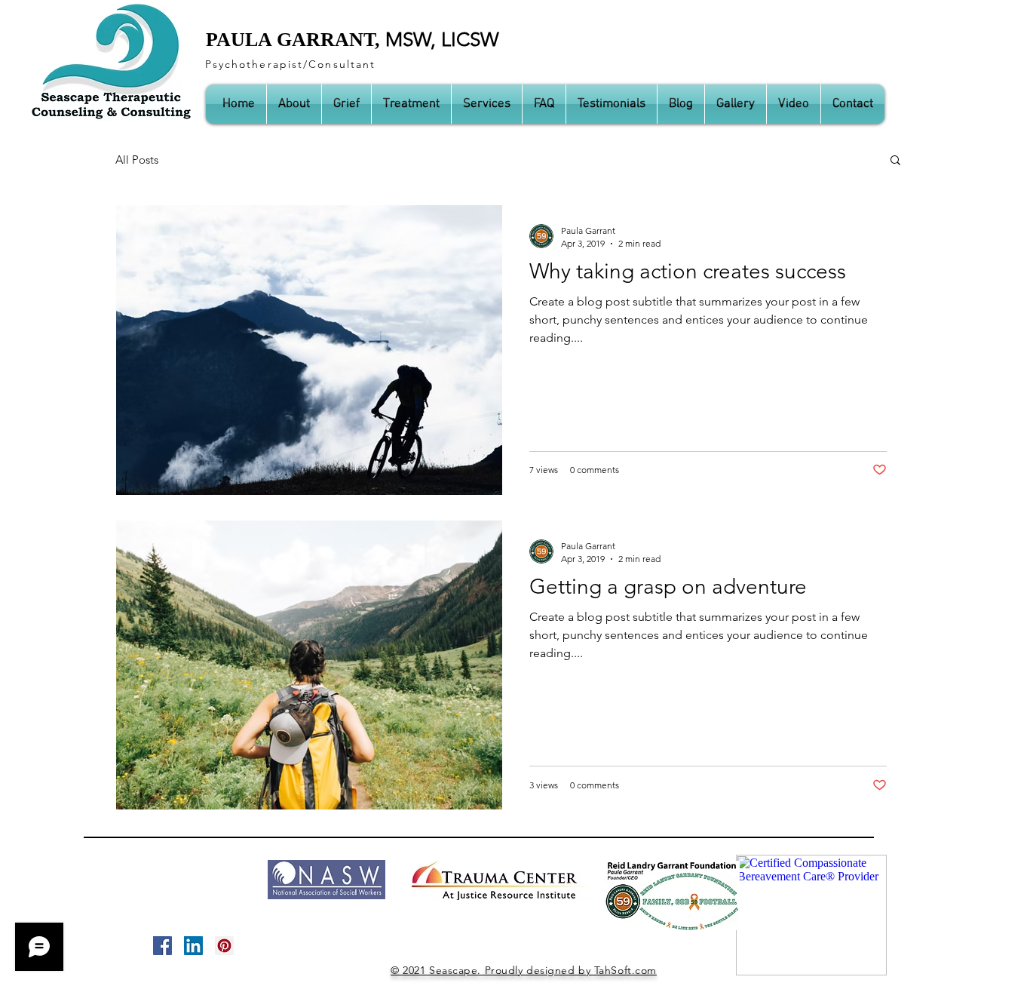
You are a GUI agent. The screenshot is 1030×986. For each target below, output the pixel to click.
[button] (895, 161)
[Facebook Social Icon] (162, 945)
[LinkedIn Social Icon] (193, 945)
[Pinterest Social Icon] (224, 945)
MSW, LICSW (442, 39)
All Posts (136, 159)
